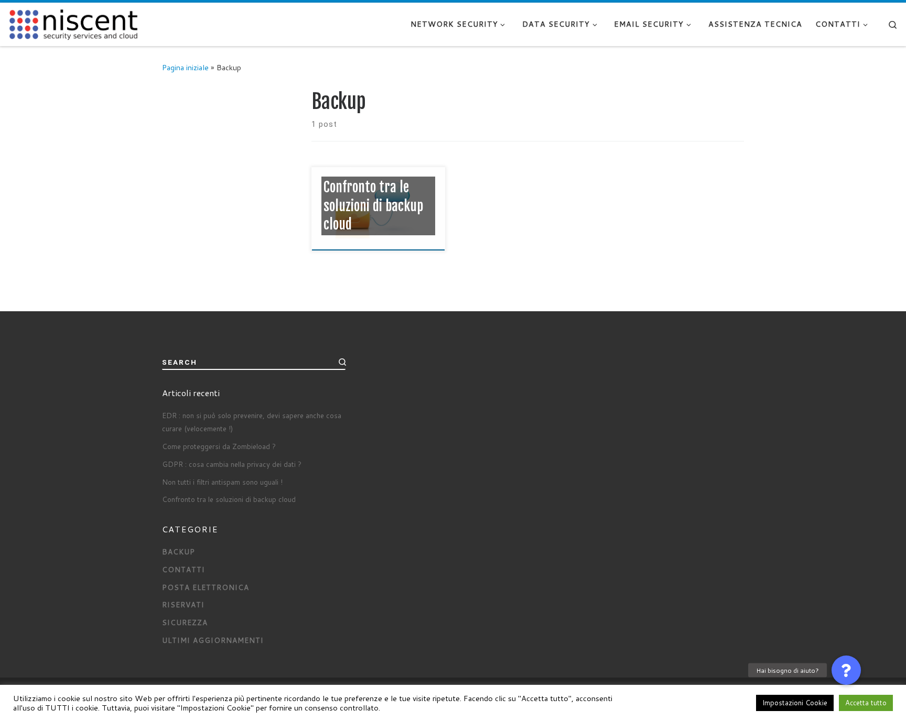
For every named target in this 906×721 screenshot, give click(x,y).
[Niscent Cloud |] (73, 23)
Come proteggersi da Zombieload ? (219, 446)
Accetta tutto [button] (866, 702)
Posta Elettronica (205, 587)
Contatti (183, 569)
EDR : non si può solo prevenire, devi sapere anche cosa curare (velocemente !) (251, 421)
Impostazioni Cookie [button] (794, 702)
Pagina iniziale (185, 67)
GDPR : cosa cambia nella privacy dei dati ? (231, 464)
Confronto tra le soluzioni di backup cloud (229, 499)
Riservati (183, 604)
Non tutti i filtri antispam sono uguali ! (222, 482)
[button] (846, 670)
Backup (178, 551)
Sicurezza (185, 622)
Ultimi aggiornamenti (213, 640)
